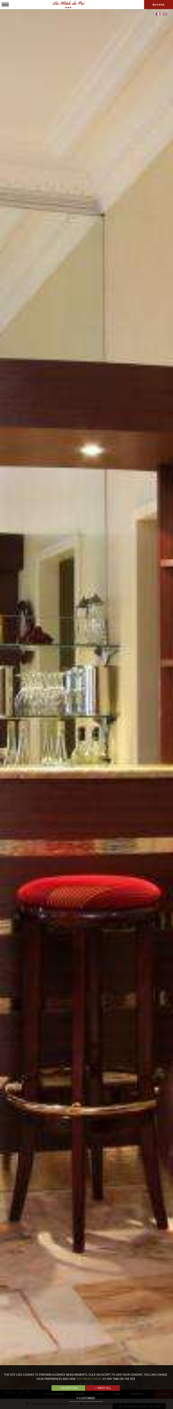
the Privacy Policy (89, 1379)
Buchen (159, 4)
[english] (165, 14)
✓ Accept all (68, 1388)
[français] (158, 14)
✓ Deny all (103, 1388)
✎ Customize (85, 1398)
